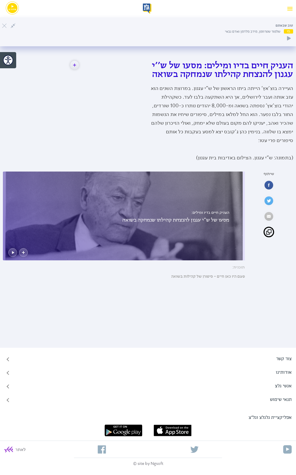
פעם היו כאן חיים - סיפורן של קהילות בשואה (208, 276)
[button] (74, 65)
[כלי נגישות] (8, 60)
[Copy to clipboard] (268, 232)
